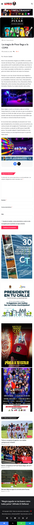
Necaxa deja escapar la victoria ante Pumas (15, 489)
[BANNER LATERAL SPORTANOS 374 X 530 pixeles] (16, 411)
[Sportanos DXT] (10, 3)
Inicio (4, 40)
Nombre (3, 200)
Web (2, 214)
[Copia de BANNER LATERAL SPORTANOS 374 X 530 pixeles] (16, 366)
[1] (16, 278)
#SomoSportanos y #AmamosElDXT (11, 514)
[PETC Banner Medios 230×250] (17, 317)
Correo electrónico (6, 207)
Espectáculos (10, 40)
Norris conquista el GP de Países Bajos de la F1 (16, 466)
